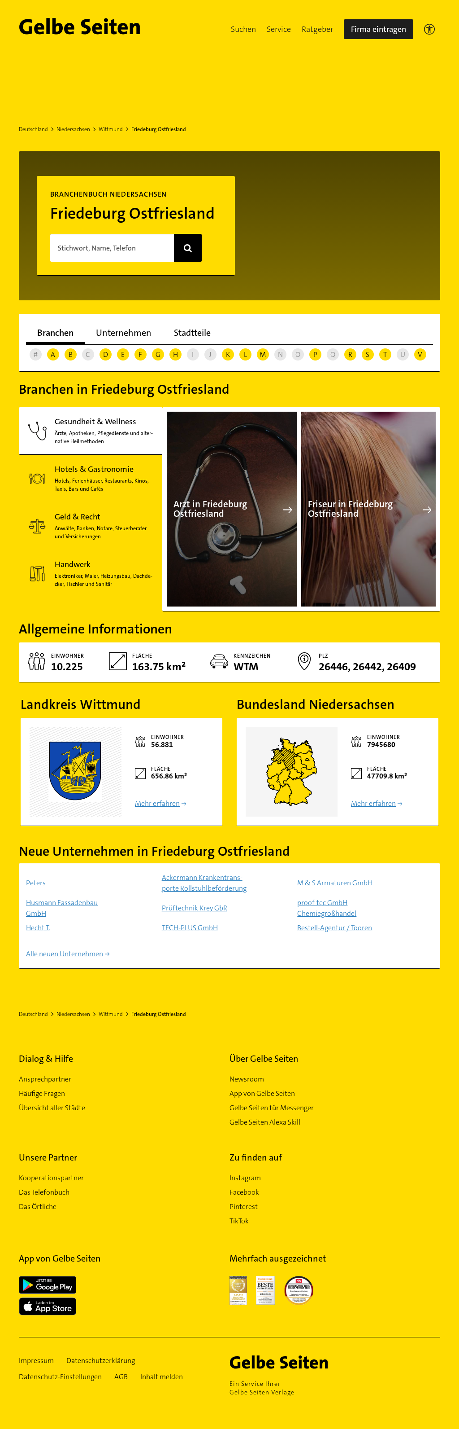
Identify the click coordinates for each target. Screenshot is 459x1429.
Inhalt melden (161, 1376)
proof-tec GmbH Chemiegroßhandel (326, 908)
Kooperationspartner (51, 1178)
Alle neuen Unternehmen (64, 954)
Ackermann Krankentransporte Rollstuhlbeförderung (204, 883)
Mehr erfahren (157, 803)
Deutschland (33, 129)
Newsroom (247, 1079)
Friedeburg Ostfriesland (158, 129)
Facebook (244, 1192)
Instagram (245, 1178)
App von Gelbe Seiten (262, 1093)
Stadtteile (192, 333)
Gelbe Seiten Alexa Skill (265, 1122)
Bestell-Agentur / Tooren (334, 927)
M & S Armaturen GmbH (334, 883)
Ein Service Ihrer (262, 1388)
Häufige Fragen (42, 1093)
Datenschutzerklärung (100, 1360)
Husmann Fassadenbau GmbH (62, 908)
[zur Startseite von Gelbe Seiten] (294, 1362)
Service (279, 29)
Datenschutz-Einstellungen (60, 1376)
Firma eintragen (378, 29)
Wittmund (111, 129)
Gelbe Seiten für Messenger (272, 1107)
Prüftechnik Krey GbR (194, 908)
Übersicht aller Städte (52, 1107)
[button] (243, 29)
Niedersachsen (73, 129)
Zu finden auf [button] (256, 1157)
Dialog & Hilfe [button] (46, 1058)
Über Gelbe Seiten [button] (264, 1058)
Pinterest (244, 1206)
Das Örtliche (37, 1206)
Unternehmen (124, 333)
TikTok (239, 1221)
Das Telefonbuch (44, 1192)
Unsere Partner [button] (48, 1157)
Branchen (55, 333)
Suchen (243, 29)
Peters (36, 883)
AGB (121, 1376)
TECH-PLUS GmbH (190, 927)
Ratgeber (317, 29)
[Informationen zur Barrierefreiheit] (429, 29)
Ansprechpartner (45, 1079)
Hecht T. (38, 927)
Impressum (36, 1360)
